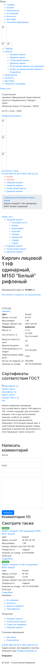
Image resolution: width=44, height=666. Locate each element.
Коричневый (17, 228)
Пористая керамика (16, 624)
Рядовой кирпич (18, 57)
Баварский (17, 237)
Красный (16, 231)
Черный (15, 234)
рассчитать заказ (10, 171)
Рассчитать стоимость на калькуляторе (21, 294)
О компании (12, 13)
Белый (15, 225)
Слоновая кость (19, 222)
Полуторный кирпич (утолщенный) (27, 66)
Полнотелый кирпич (19, 60)
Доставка (11, 19)
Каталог (10, 7)
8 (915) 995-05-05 (10, 173)
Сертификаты (13, 609)
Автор (5, 455)
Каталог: (11, 179)
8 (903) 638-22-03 (29, 173)
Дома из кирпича (15, 606)
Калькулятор (13, 10)
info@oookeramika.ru (12, 116)
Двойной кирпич (18, 63)
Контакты (11, 16)
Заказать (6, 311)
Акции (10, 176)
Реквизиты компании (15, 83)
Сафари (15, 240)
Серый (15, 243)
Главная (10, 4)
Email (4, 465)
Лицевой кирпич (18, 54)
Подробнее (7, 558)
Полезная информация (18, 22)
